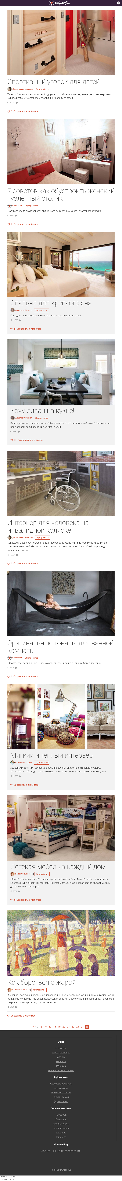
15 (40, 1026)
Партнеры (61, 1057)
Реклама (61, 1066)
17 (50, 1026)
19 (59, 1026)
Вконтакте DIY (61, 1123)
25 (87, 1026)
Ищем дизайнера (61, 1052)
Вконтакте (61, 1119)
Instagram (61, 1132)
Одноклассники (61, 1128)
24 (82, 1026)
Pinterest (61, 1137)
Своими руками (61, 1097)
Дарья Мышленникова (22, 89)
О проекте (61, 1048)
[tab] (61, 3)
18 (54, 1026)
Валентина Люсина (24, 874)
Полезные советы (61, 1092)
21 (68, 1026)
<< (34, 1026)
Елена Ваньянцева (23, 762)
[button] (118, 3)
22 (73, 1026)
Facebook (61, 1114)
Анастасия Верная (23, 310)
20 (63, 1026)
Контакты (61, 1061)
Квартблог (17, 205)
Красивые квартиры (61, 1083)
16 (45, 1026)
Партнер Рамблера (61, 1169)
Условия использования (61, 1070)
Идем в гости (61, 1088)
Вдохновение (61, 1101)
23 (77, 1026)
